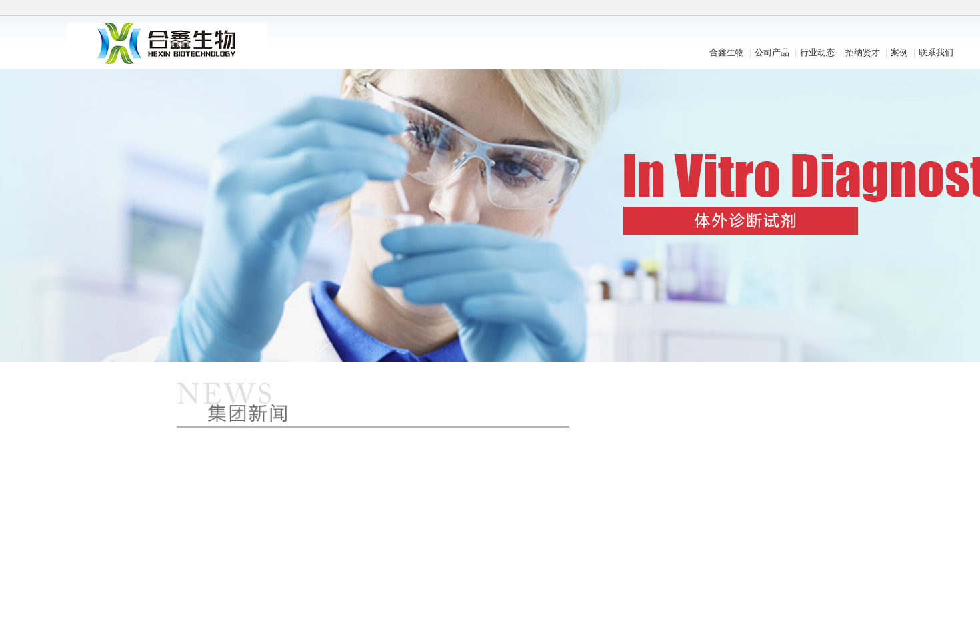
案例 (899, 52)
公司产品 (772, 52)
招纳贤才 (862, 52)
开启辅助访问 (806, 9)
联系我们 (936, 52)
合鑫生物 (726, 52)
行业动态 (817, 52)
